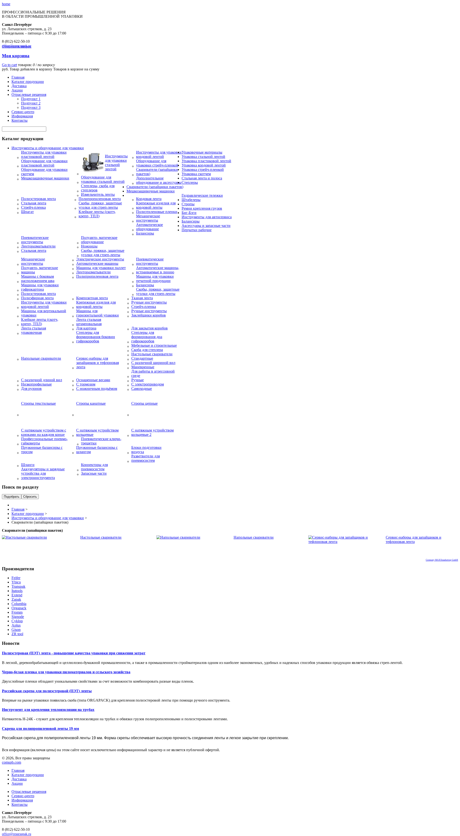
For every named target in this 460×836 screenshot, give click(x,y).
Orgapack (19, 608)
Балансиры (145, 233)
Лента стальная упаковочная (33, 330)
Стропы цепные (144, 403)
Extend (17, 595)
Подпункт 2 (30, 103)
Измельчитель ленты (98, 194)
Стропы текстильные (38, 403)
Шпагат (27, 212)
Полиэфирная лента (37, 298)
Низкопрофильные (36, 384)
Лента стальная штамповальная (89, 321)
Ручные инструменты (149, 302)
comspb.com (11, 762)
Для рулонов (31, 388)
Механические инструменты (148, 218)
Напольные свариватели (41, 358)
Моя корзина (15, 55)
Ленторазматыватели (38, 246)
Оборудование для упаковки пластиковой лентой (44, 163)
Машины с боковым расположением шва (37, 278)
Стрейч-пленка (33, 207)
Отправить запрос (16, 46)
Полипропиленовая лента (100, 199)
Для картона (86, 328)
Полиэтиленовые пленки (156, 212)
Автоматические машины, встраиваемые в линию (157, 270)
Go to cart (9, 65)
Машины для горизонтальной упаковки (97, 313)
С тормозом (85, 384)
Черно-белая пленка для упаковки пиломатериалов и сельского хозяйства (66, 672)
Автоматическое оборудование (149, 227)
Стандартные (142, 358)
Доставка (19, 86)
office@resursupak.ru (16, 834)
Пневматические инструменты (35, 240)
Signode (18, 617)
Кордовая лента (148, 199)
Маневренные (142, 367)
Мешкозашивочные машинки (45, 178)
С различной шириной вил (153, 363)
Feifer (16, 578)
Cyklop (17, 621)
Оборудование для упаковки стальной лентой (103, 179)
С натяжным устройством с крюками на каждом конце (43, 432)
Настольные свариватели (151, 354)
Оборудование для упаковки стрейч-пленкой (157, 163)
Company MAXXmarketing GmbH (442, 560)
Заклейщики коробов (148, 315)
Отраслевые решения (29, 94)
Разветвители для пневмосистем (145, 458)
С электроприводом (147, 384)
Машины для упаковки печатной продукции (155, 278)
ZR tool (17, 634)
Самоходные (141, 388)
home (6, 4)
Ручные (137, 380)
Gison (16, 630)
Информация (22, 116)
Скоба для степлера (147, 350)
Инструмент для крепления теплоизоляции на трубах (48, 710)
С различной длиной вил (41, 380)
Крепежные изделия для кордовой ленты (156, 205)
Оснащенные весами (93, 380)
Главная (18, 77)
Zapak (16, 599)
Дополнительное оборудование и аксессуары (158, 180)
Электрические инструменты (100, 259)
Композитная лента (92, 298)
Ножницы (89, 246)
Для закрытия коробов (149, 328)
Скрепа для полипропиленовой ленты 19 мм (40, 728)
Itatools (17, 591)
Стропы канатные (91, 403)
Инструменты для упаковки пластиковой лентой (44, 154)
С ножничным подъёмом (96, 388)
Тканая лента (142, 298)
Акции (17, 90)
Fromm (17, 612)
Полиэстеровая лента (38, 199)
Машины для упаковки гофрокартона (40, 287)
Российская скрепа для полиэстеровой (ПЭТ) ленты (47, 691)
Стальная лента (33, 203)
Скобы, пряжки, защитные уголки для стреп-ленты (100, 205)
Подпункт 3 (30, 107)
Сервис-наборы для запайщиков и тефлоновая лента (97, 362)
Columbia (19, 604)
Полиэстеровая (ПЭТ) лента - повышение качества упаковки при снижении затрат (73, 653)
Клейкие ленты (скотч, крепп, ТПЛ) (97, 214)
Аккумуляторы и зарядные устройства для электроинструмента (43, 473)
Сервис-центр (23, 112)
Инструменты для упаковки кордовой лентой (159, 154)
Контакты (20, 120)
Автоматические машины (97, 263)
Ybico (16, 582)
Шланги (27, 465)
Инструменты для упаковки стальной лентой (116, 162)
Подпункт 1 (30, 99)
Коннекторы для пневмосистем (94, 467)
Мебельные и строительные (154, 345)
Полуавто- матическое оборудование (99, 240)
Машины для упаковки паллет (101, 268)
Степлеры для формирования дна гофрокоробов (146, 336)
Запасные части (94, 473)
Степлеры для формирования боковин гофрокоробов (95, 336)
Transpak (18, 586)
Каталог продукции (28, 82)
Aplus (16, 625)
